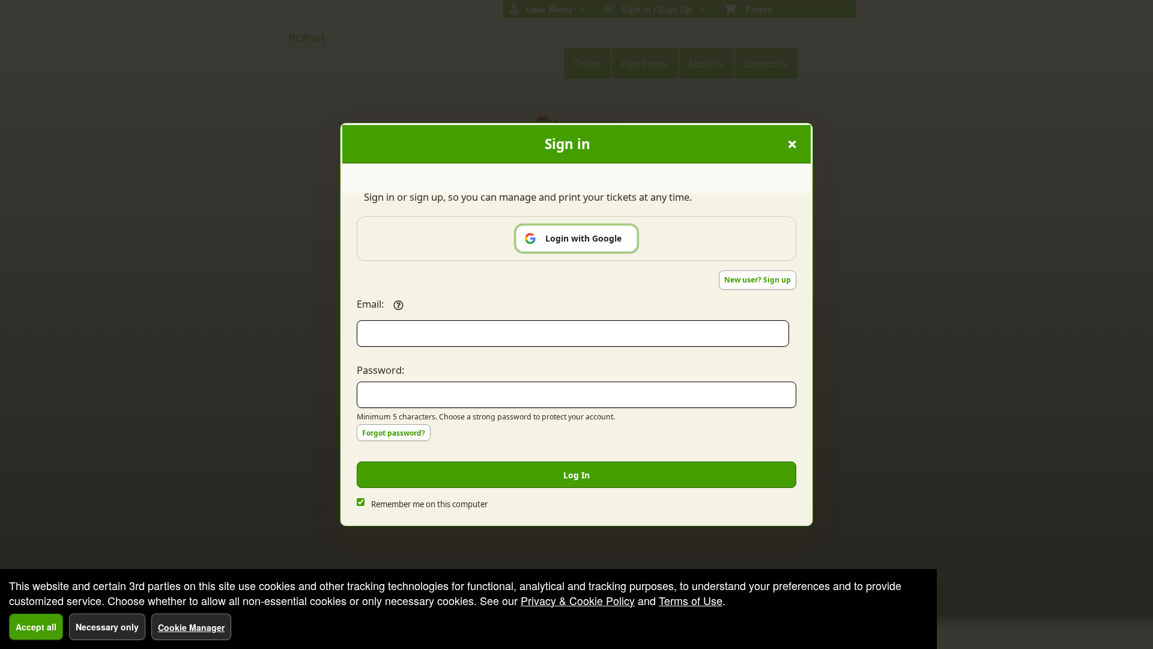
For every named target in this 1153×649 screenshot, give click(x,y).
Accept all (36, 627)
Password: (380, 370)
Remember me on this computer (429, 504)
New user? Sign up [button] (757, 280)
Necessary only (107, 627)
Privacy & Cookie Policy (578, 600)
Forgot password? (393, 433)
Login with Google (583, 238)
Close (792, 144)
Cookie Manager (191, 627)
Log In (576, 475)
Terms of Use (690, 600)
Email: (370, 304)
